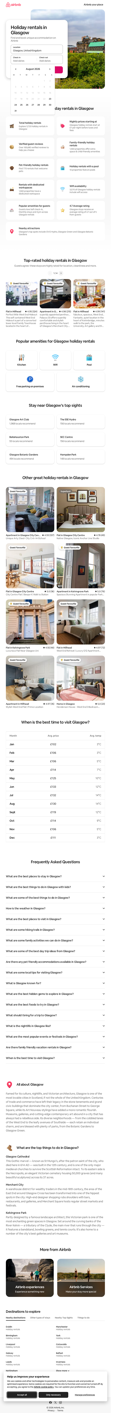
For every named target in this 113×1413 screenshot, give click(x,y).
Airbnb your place (93, 4)
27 (33, 105)
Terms (60, 1410)
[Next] (61, 273)
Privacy (51, 1410)
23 (50, 99)
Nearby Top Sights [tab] (64, 1317)
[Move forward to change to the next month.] (50, 69)
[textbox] (23, 61)
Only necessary (53, 1395)
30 (50, 105)
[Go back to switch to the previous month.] (16, 69)
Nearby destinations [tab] (15, 1317)
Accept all (22, 1395)
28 (38, 105)
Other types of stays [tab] (40, 1317)
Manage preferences (85, 1395)
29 (44, 105)
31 (16, 111)
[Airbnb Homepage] (13, 4)
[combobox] (36, 50)
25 (21, 105)
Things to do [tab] (83, 1317)
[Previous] (50, 273)
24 (15, 105)
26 (27, 105)
